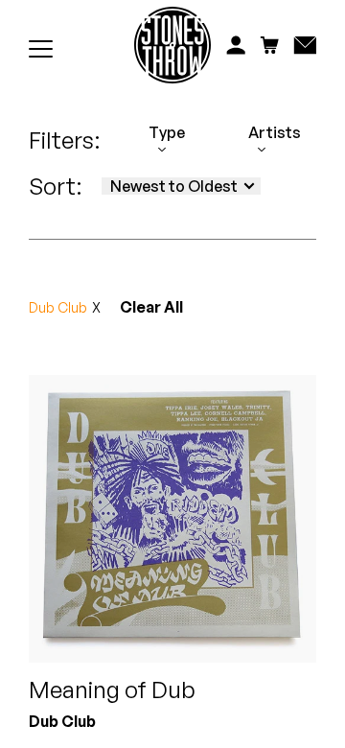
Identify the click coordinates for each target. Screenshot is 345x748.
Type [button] (167, 133)
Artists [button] (274, 133)
